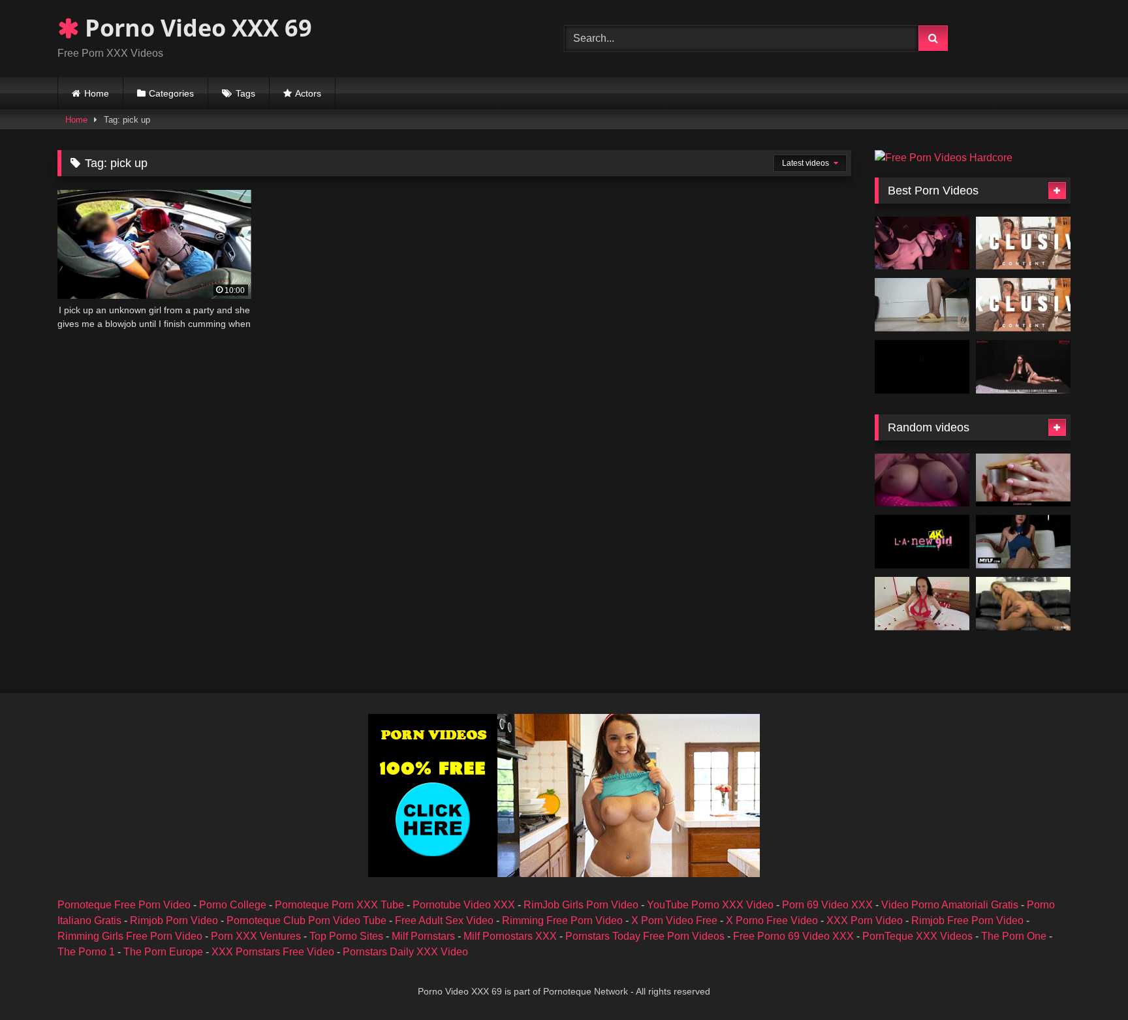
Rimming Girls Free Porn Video (129, 936)
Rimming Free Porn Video (562, 920)
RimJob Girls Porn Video (581, 904)
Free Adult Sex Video (444, 920)
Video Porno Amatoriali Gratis (949, 904)
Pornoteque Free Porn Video (124, 904)
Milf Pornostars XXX (510, 936)
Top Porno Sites (346, 936)
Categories (171, 93)
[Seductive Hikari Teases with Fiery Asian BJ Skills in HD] (1023, 243)
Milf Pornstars (423, 936)
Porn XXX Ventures (256, 936)
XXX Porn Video (864, 920)
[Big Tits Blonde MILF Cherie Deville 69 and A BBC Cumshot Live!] (1023, 603)
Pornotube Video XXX (464, 904)
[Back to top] (1087, 981)
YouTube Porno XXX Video (710, 904)
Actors (308, 93)
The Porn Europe (163, 951)
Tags (245, 93)
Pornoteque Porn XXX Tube (339, 904)
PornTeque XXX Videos (917, 936)
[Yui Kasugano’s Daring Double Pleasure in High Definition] (1023, 305)
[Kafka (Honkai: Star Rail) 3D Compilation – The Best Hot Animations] (922, 243)
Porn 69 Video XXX (827, 904)
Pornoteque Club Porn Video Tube (306, 920)
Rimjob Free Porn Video (967, 920)
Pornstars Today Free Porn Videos (645, 936)
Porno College (232, 904)
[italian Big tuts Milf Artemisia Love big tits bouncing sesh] (922, 480)
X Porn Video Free (674, 920)
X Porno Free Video (772, 920)
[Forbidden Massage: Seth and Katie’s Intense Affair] (1023, 480)
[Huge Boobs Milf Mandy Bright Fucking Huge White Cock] (922, 603)
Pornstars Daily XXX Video (405, 951)
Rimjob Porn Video (174, 920)
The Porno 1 (86, 951)
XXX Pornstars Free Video (273, 951)
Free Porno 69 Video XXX (793, 936)
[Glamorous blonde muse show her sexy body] (922, 541)
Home (96, 93)
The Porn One (1013, 936)
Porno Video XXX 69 (195, 28)
